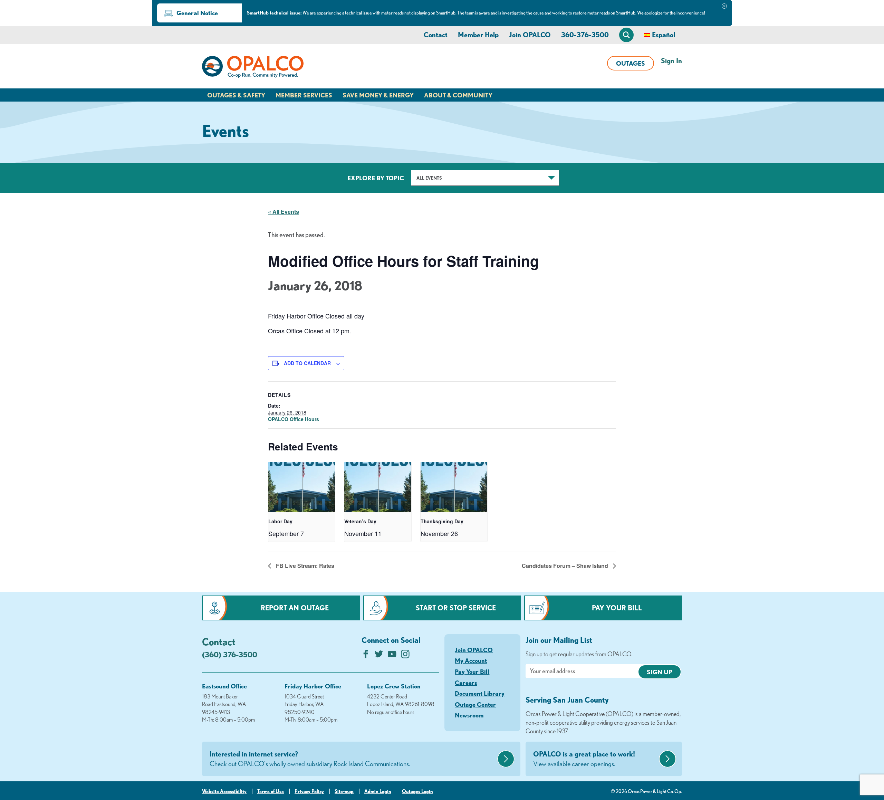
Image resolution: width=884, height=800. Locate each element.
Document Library (480, 693)
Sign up (659, 671)
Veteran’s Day (360, 521)
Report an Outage (295, 608)
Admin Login (377, 791)
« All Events (283, 212)
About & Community (458, 95)
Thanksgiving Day (442, 521)
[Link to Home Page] (253, 68)
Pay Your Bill (617, 608)
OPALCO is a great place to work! (584, 759)
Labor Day (280, 521)
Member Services (304, 95)
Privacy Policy (309, 791)
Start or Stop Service (456, 608)
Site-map (344, 791)
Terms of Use (270, 791)
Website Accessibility (224, 791)
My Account (471, 660)
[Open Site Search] (626, 35)
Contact (436, 35)
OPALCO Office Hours (293, 419)
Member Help (478, 35)
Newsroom (469, 715)
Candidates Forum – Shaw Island (565, 566)
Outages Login (417, 791)
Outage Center (475, 704)
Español (663, 35)
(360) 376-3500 (229, 654)
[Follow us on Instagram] (405, 656)
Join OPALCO (530, 35)
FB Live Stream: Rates (304, 566)
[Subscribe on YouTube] (392, 656)
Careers (466, 682)
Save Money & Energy (378, 95)
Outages (630, 63)
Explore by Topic (375, 177)
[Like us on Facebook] (366, 656)
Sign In (671, 61)
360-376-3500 (585, 35)
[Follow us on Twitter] (379, 656)
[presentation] (301, 487)
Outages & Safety (236, 95)
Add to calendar (307, 363)
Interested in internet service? (310, 759)
